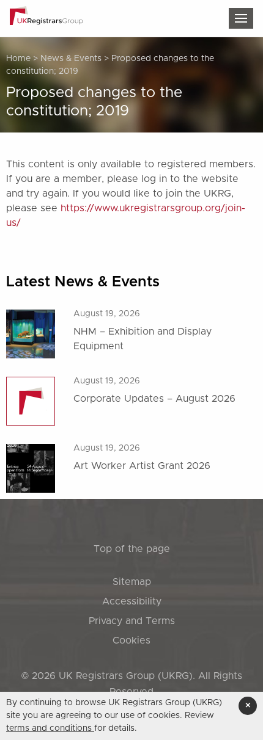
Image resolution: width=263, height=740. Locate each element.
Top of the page (132, 549)
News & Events (71, 58)
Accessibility (131, 601)
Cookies (131, 640)
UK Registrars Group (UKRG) (126, 676)
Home (18, 58)
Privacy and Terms (132, 621)
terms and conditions (50, 728)
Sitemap (132, 582)
